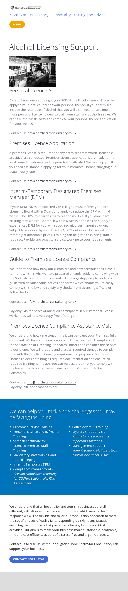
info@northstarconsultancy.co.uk (51, 133)
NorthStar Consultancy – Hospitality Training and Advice (57, 14)
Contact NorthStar (29, 559)
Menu (17, 24)
